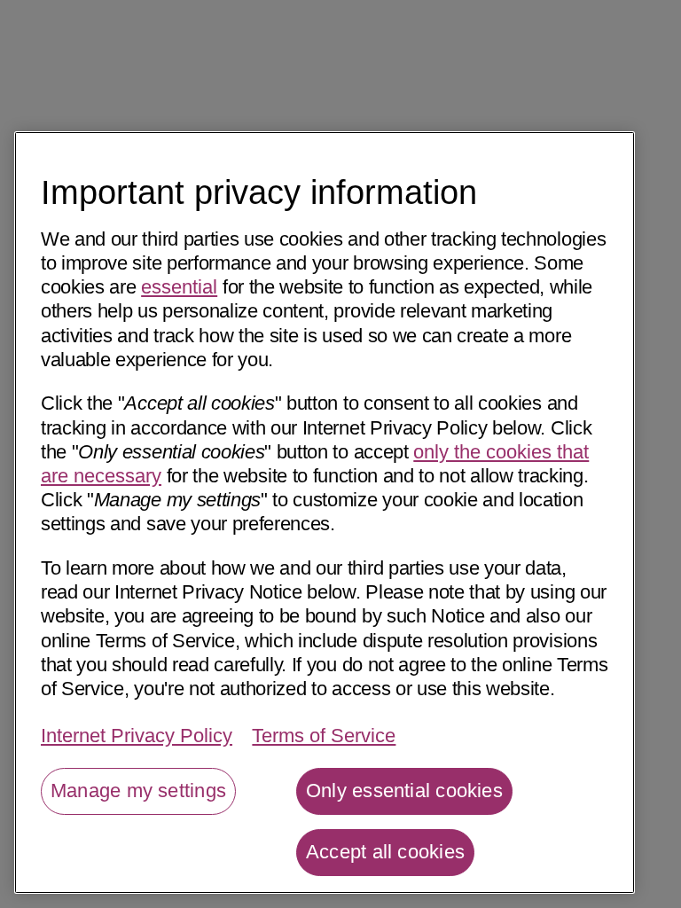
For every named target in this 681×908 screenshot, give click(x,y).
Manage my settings (138, 790)
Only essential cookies (404, 790)
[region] (324, 512)
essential (179, 287)
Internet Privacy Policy (136, 735)
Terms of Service (323, 735)
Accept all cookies (385, 852)
